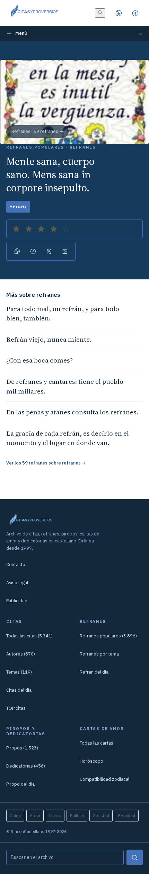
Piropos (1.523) (22, 748)
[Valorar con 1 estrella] (16, 229)
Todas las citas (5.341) (29, 636)
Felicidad (126, 815)
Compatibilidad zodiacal (104, 779)
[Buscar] (134, 857)
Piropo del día (20, 784)
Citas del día (19, 690)
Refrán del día (94, 672)
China (15, 815)
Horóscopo (91, 761)
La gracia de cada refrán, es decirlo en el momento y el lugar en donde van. (67, 438)
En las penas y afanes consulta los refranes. (72, 411)
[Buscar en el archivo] (100, 13)
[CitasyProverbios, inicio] (34, 13)
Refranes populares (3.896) (108, 636)
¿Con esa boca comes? (39, 360)
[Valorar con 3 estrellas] (41, 229)
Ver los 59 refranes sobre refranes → (46, 463)
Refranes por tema (99, 654)
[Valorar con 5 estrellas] (66, 229)
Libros (55, 815)
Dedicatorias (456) (25, 766)
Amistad (101, 815)
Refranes (18, 206)
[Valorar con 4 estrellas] (53, 229)
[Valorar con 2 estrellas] (29, 229)
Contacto (15, 564)
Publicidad (16, 601)
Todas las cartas (96, 743)
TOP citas (16, 708)
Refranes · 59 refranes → (37, 131)
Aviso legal (17, 583)
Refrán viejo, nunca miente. (48, 339)
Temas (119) (19, 672)
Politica (77, 815)
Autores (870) (20, 654)
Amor (35, 815)
